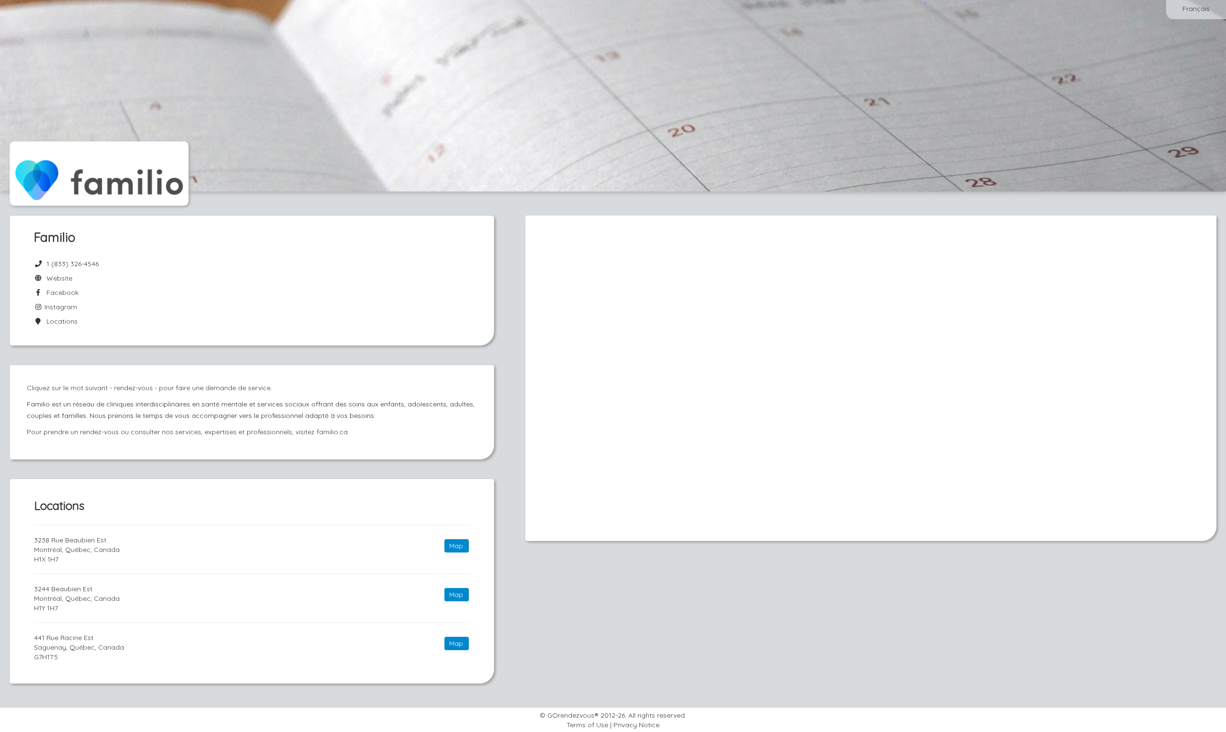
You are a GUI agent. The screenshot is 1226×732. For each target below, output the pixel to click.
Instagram (60, 307)
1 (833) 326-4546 (72, 263)
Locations (60, 321)
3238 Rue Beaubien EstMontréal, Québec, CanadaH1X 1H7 (77, 549)
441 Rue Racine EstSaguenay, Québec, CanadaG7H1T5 (79, 647)
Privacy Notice (636, 725)
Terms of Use (587, 725)
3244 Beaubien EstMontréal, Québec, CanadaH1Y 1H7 (77, 598)
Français (1196, 8)
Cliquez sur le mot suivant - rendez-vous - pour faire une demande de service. (149, 387)
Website (57, 278)
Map (456, 545)
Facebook (61, 292)
